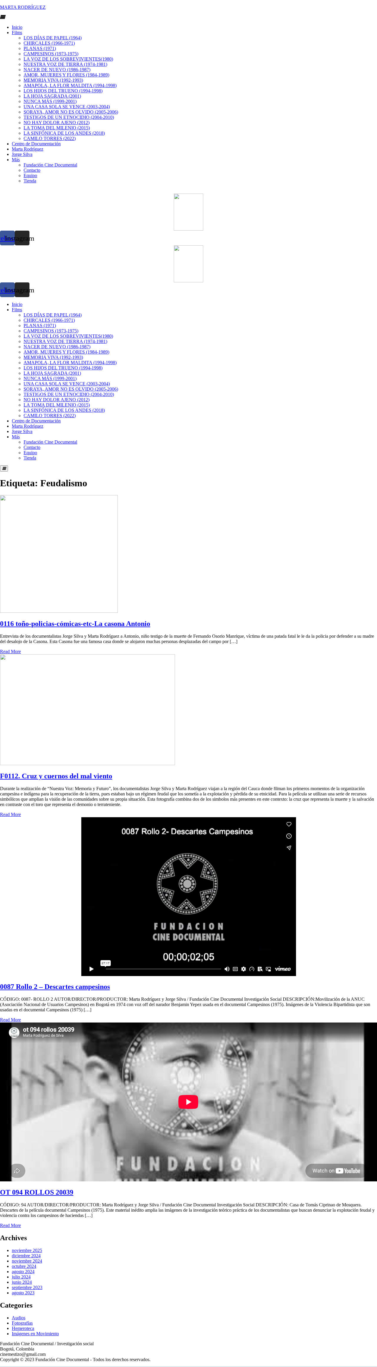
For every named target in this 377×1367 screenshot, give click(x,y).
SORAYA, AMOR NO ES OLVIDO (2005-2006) (71, 111)
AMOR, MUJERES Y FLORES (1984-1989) (66, 74)
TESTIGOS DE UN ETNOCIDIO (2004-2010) (69, 117)
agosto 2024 (23, 1271)
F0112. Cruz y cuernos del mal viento (56, 776)
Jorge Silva (22, 154)
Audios (18, 1317)
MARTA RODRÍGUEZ (23, 7)
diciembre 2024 (26, 1255)
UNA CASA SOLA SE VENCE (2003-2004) (67, 106)
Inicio (17, 27)
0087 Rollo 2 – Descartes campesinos (55, 986)
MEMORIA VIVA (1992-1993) (53, 80)
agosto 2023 (23, 1292)
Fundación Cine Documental (50, 164)
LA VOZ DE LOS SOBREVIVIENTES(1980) (68, 58)
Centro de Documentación (36, 143)
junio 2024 (22, 1282)
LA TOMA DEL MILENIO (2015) (57, 127)
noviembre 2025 (27, 1250)
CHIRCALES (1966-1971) (49, 43)
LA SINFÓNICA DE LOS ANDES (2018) (64, 133)
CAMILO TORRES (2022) (50, 138)
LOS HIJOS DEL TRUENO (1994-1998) (63, 90)
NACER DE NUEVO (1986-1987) (57, 69)
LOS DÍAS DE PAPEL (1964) (53, 37)
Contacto (32, 170)
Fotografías (22, 1323)
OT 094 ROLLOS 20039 (36, 1192)
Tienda (30, 180)
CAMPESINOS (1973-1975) (51, 53)
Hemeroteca (23, 1328)
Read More (10, 651)
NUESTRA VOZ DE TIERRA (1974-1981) (65, 64)
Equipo (30, 175)
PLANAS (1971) (40, 48)
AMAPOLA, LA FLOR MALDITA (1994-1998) (70, 85)
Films (17, 32)
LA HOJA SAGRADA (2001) (52, 96)
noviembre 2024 (27, 1260)
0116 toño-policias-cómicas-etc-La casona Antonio (75, 623)
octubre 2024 (24, 1266)
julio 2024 (21, 1276)
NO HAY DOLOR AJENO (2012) (57, 122)
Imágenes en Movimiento (35, 1333)
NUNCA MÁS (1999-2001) (50, 101)
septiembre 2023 (27, 1287)
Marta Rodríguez (27, 148)
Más (16, 159)
